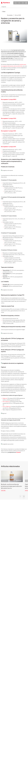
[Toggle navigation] (26, 3)
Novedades (10, 15)
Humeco (18, 452)
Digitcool (5, 398)
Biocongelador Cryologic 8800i (8, 99)
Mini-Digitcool (6, 401)
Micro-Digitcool (6, 406)
